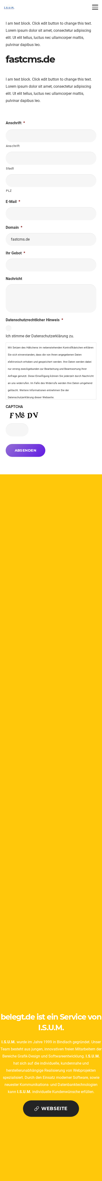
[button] (95, 7)
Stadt (10, 168)
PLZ (9, 190)
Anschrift (13, 146)
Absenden (26, 450)
